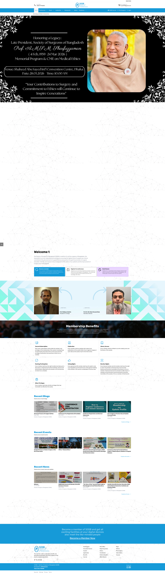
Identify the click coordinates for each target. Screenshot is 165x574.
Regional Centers (104, 548)
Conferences (86, 546)
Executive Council (87, 548)
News (117, 546)
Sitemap (41, 572)
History (101, 550)
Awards (85, 550)
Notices (118, 548)
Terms (50, 572)
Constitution (103, 552)
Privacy (46, 572)
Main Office (102, 546)
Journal (85, 557)
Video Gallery (119, 552)
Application (86, 552)
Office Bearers (103, 557)
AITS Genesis (44, 566)
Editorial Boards (103, 555)
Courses (118, 555)
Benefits (85, 555)
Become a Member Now (82, 538)
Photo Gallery (119, 550)
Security (36, 572)
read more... (64, 307)
